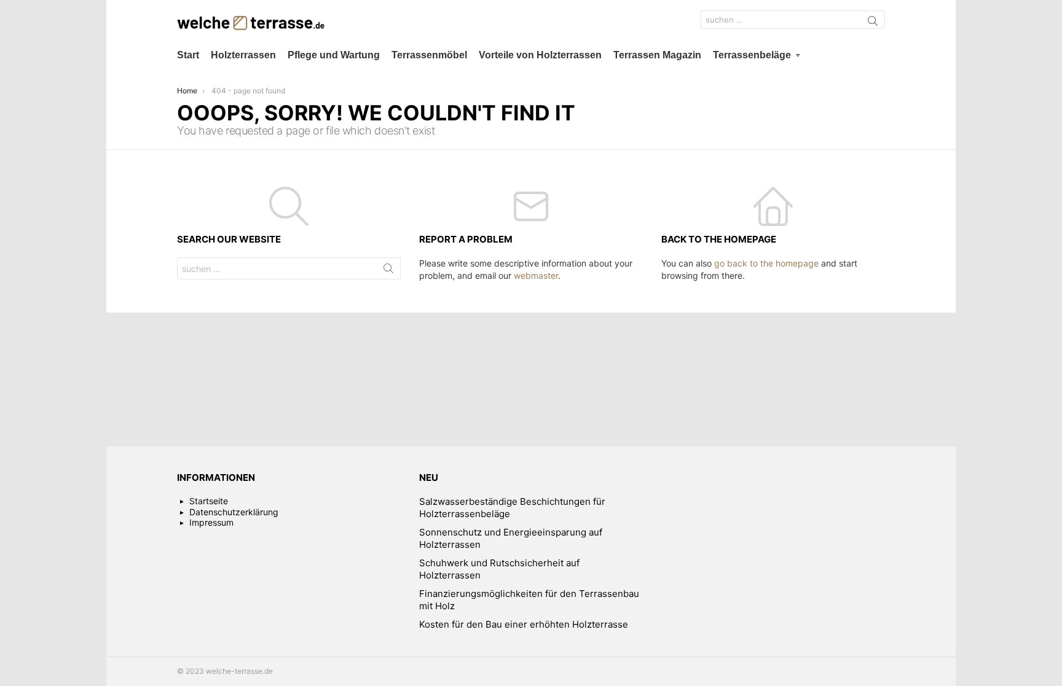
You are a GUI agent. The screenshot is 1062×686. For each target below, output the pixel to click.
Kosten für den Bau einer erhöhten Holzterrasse (523, 624)
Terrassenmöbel (429, 55)
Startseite (208, 501)
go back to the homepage (766, 263)
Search (872, 22)
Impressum (211, 522)
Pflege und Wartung (334, 55)
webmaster (536, 275)
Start (188, 55)
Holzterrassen (243, 55)
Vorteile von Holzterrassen (540, 55)
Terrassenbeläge (752, 55)
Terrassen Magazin (657, 55)
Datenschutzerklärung (233, 512)
